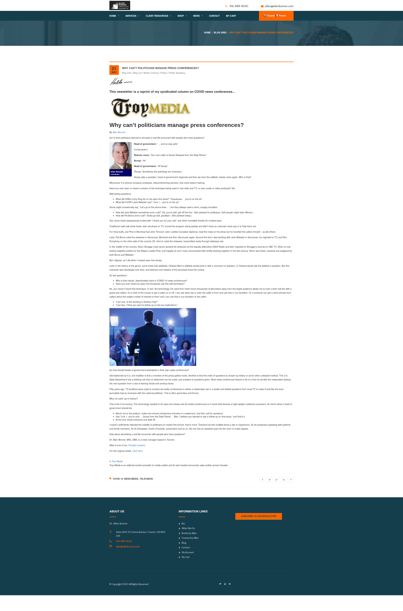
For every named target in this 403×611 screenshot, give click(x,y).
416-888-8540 (124, 541)
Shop (181, 15)
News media (131, 478)
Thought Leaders (136, 445)
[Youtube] (225, 583)
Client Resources (157, 15)
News (196, 15)
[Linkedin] (230, 583)
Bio (183, 523)
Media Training (151, 72)
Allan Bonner (119, 132)
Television (146, 478)
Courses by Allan (190, 537)
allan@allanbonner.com (128, 546)
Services (130, 15)
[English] (265, 15)
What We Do (188, 528)
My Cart (231, 15)
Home (112, 15)
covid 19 (118, 478)
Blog (184, 542)
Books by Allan (189, 533)
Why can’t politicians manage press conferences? (160, 68)
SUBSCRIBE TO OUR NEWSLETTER (258, 516)
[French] (277, 15)
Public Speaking (177, 72)
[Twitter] (220, 583)
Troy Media (117, 461)
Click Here (137, 450)
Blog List (137, 72)
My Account (188, 552)
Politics (163, 72)
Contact (214, 15)
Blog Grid (220, 32)
